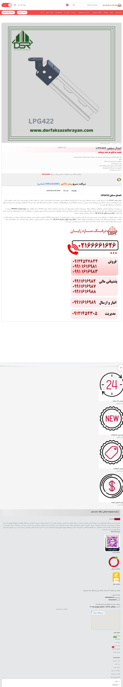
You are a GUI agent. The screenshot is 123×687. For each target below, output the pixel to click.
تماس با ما (117, 646)
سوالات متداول (115, 671)
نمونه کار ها (116, 652)
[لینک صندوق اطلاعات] (66, 5)
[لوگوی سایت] (112, 5)
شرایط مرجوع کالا (115, 677)
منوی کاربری (116, 657)
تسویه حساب (116, 667)
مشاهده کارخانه (22, 12)
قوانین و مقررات (115, 674)
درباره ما (118, 642)
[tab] (73, 190)
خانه (120, 143)
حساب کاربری (116, 661)
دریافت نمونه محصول (8, 12)
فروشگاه (117, 638)
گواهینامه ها (116, 648)
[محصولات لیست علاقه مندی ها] (15, 5)
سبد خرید (117, 664)
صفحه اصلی (116, 636)
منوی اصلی (117, 633)
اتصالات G (114, 143)
